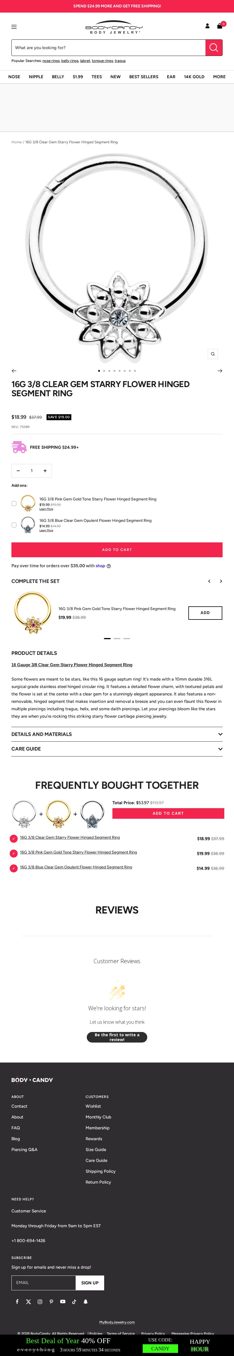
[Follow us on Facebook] (17, 1301)
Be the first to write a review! (117, 1037)
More (219, 76)
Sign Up (89, 1282)
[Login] (207, 27)
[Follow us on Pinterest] (51, 1301)
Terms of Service (121, 1333)
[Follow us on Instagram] (40, 1301)
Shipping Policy (101, 1171)
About (17, 1117)
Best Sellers (143, 76)
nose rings (51, 61)
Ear (171, 76)
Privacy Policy (153, 1333)
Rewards (94, 1138)
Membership (98, 1127)
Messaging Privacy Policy (193, 1333)
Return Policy (98, 1182)
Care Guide (96, 1160)
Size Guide (96, 1149)
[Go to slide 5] (119, 371)
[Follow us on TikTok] (74, 1301)
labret (85, 61)
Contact (19, 1106)
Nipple (36, 76)
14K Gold (194, 76)
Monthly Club (98, 1117)
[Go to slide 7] (130, 371)
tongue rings (102, 61)
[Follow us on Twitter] (28, 1301)
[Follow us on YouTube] (62, 1301)
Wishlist (93, 1106)
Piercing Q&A (24, 1149)
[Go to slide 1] (99, 371)
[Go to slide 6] (125, 371)
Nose (14, 76)
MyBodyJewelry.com (117, 1322)
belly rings (69, 61)
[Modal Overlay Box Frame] (117, 1345)
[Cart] (220, 27)
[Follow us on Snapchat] (85, 1301)
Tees (97, 76)
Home (16, 142)
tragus (120, 61)
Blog (15, 1138)
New (115, 76)
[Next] (220, 371)
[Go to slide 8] (135, 371)
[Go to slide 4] (114, 371)
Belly (58, 76)
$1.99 (78, 76)
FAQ (15, 1127)
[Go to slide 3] (109, 371)
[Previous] (13, 371)
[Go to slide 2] (104, 371)
